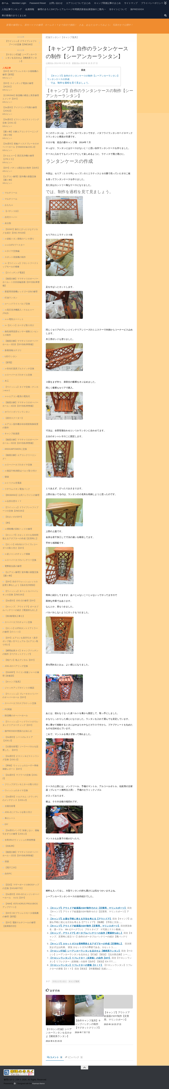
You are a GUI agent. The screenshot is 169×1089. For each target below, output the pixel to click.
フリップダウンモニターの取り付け (21, 784)
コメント (56, 1057)
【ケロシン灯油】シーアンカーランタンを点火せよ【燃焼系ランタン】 (85, 951)
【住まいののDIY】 (14, 517)
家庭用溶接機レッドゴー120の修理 (21, 291)
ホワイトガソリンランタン (17, 412)
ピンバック (75, 1057)
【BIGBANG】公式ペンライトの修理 (22, 495)
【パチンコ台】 (12, 211)
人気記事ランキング (12, 9)
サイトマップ (131, 3)
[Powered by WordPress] (15, 1084)
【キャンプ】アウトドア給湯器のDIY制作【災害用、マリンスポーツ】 (84, 926)
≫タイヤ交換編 (12, 251)
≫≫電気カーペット (14, 319)
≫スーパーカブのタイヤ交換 (18, 465)
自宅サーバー (11, 217)
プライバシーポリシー (152, 3)
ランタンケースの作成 (58, 79)
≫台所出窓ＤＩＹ (13, 501)
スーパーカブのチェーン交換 (18, 622)
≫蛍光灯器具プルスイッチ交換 (19, 368)
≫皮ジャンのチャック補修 (17, 554)
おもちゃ (9, 205)
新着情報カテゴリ (13, 350)
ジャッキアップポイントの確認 (19, 688)
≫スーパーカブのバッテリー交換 (20, 560)
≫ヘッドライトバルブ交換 (17, 304)
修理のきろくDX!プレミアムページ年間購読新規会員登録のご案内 (71, 9)
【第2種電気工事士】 (15, 616)
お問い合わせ (56, 3)
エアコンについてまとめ (78, 3)
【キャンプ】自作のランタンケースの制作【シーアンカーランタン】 (84, 76)
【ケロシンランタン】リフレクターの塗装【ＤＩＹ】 (76, 965)
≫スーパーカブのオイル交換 (18, 375)
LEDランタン (11, 356)
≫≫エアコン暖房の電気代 (17, 396)
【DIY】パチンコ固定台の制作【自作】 (21, 168)
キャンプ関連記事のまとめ (107, 3)
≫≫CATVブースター (15, 245)
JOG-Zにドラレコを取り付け (18, 812)
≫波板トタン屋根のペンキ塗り (19, 239)
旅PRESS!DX (137, 9)
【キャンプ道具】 (70, 37)
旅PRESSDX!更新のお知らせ (18, 731)
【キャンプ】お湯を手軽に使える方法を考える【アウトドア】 (80, 919)
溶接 (7, 861)
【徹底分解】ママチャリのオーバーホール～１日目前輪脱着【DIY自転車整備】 (21, 282)
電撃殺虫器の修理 (13, 566)
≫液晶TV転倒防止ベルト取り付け (21, 471)
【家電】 (9, 362)
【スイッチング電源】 (15, 272)
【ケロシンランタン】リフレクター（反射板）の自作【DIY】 (80, 958)
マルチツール (11, 193)
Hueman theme (38, 1084)
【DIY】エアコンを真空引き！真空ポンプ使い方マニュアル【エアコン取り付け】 (20, 641)
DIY (6, 824)
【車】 (8, 523)
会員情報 (29, 9)
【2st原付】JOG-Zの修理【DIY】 (20, 600)
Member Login (19, 3)
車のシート (10, 818)
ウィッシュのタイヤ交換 (16, 790)
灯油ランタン (52, 37)
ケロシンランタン (59, 981)
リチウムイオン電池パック (17, 489)
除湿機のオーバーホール (16, 715)
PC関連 (8, 709)
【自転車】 (10, 846)
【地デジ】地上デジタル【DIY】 (20, 660)
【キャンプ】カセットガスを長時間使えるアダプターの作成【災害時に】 (86, 943)
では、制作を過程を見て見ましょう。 (70, 82)
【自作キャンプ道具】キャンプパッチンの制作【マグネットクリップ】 (88, 1024)
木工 (7, 381)
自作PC (8, 873)
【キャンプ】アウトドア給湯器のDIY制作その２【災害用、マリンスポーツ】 (88, 908)
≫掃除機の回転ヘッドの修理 (18, 529)
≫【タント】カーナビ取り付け (19, 325)
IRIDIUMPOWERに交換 (16, 449)
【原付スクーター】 (14, 418)
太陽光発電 (10, 806)
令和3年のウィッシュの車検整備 (20, 840)
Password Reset (38, 3)
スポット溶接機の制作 (15, 257)
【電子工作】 (11, 867)
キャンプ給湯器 (12, 433)
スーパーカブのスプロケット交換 (20, 703)
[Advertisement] (153, 73)
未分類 (8, 223)
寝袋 (7, 477)
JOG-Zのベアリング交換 (16, 666)
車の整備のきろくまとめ (14, 15)
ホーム (5, 3)
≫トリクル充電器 (13, 483)
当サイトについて (118, 9)
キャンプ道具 (74, 981)
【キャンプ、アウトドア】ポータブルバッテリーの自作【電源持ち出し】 (86, 933)
